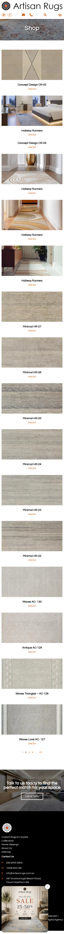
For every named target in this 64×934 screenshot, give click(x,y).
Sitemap (6, 852)
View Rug (32, 89)
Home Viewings (10, 844)
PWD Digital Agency (52, 919)
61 (40, 752)
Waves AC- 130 (32, 601)
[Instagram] (9, 15)
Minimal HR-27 (32, 326)
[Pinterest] (4, 15)
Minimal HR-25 (32, 418)
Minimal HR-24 (32, 464)
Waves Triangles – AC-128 (32, 693)
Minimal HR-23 (32, 510)
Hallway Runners (32, 130)
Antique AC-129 (32, 647)
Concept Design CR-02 (32, 84)
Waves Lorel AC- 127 (32, 739)
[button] (45, 14)
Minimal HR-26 (32, 372)
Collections (8, 841)
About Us (7, 848)
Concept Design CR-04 (32, 143)
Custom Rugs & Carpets (15, 837)
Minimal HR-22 (32, 555)
